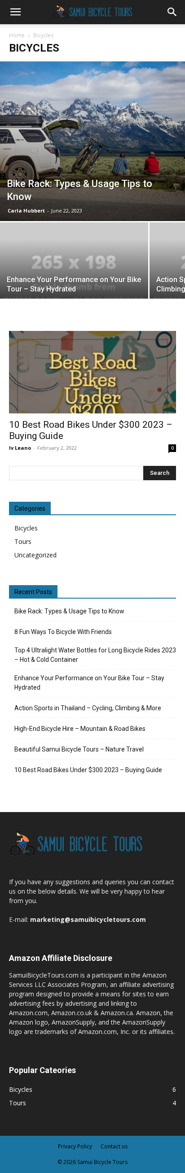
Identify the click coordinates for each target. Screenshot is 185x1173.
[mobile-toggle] (15, 12)
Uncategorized (35, 555)
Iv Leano (20, 447)
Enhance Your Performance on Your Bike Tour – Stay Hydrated (89, 682)
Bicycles (26, 528)
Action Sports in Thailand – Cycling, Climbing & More (87, 708)
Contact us (114, 1146)
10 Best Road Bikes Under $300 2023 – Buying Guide (88, 769)
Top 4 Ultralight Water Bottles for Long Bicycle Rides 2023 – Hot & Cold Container (95, 655)
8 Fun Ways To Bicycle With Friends (63, 631)
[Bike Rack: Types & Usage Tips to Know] (92, 141)
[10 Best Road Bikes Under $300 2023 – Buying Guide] (92, 372)
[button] (172, 12)
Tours (22, 541)
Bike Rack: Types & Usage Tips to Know (69, 611)
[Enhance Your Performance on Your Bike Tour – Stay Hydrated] (74, 277)
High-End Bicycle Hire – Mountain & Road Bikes (79, 728)
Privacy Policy (75, 1146)
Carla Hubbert (26, 210)
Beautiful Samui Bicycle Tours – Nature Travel (79, 749)
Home (17, 35)
